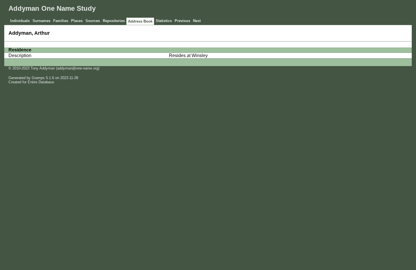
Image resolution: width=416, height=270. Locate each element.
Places (77, 21)
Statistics (164, 21)
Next (197, 21)
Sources (92, 21)
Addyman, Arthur (29, 33)
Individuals (20, 21)
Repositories (114, 21)
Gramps (38, 78)
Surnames (41, 21)
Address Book (140, 21)
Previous (182, 21)
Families (60, 21)
